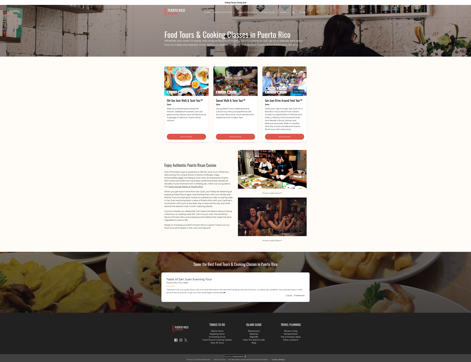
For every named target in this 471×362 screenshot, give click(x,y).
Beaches (254, 334)
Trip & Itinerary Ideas (291, 337)
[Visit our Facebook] (175, 340)
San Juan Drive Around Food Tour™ (283, 100)
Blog (254, 343)
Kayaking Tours (217, 334)
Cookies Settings (278, 360)
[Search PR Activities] (293, 12)
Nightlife (254, 337)
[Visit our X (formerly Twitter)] (185, 340)
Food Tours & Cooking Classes (217, 340)
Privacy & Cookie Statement (198, 359)
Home (207, 12)
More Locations (290, 340)
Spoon (169, 104)
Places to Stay (291, 331)
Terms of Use (219, 359)
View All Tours (217, 343)
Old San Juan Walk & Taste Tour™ (185, 100)
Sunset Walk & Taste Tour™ (230, 100)
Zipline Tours (217, 331)
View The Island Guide (254, 340)
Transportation (291, 334)
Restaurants (254, 331)
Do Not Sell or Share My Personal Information (248, 359)
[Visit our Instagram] (180, 340)
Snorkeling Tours (217, 337)
